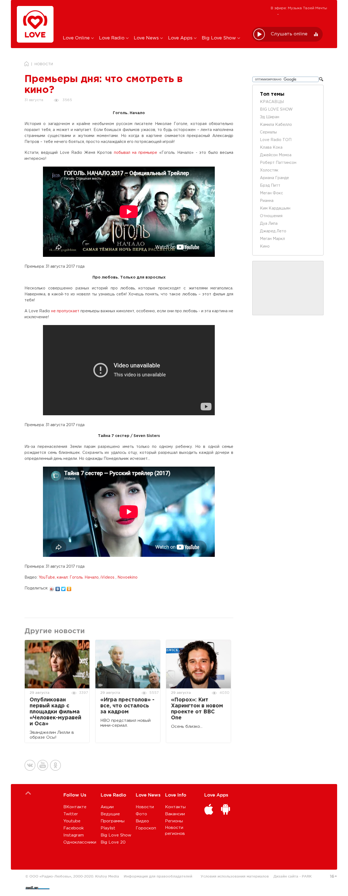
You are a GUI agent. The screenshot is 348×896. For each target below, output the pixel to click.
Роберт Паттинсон (278, 162)
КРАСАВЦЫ (272, 102)
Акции (107, 807)
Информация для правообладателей (158, 876)
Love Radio (112, 38)
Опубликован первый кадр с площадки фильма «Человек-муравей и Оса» (55, 712)
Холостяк (269, 170)
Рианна (267, 200)
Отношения (271, 216)
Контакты (175, 807)
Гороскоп (146, 828)
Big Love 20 (113, 842)
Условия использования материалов (235, 876)
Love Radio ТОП (275, 140)
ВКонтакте (74, 807)
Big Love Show (219, 38)
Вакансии (175, 814)
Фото (141, 814)
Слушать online (289, 34)
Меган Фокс (271, 193)
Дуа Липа (269, 223)
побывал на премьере (135, 152)
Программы (113, 821)
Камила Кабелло (276, 124)
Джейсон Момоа (275, 155)
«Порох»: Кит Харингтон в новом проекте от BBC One (197, 709)
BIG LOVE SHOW (276, 109)
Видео (142, 821)
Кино (265, 246)
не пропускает (65, 311)
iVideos (108, 577)
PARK (307, 876)
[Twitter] (63, 587)
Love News (147, 38)
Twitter (70, 814)
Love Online (77, 38)
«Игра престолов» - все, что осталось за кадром (127, 706)
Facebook (73, 828)
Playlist (108, 828)
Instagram (73, 835)
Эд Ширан (269, 117)
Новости (145, 807)
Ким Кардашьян (275, 208)
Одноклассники (79, 842)
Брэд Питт (270, 185)
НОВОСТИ (44, 64)
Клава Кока (271, 147)
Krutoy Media (107, 876)
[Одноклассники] (69, 587)
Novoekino (127, 577)
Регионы (174, 821)
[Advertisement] (153, 17)
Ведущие (110, 814)
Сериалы (268, 132)
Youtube (71, 821)
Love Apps (181, 38)
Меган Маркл (272, 239)
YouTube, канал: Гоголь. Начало (69, 577)
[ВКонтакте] (58, 587)
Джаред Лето (273, 231)
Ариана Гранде (274, 178)
